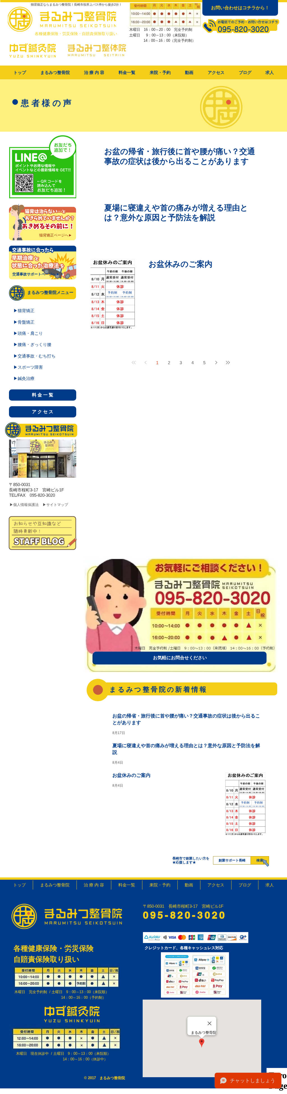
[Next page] (216, 362)
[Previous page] (145, 362)
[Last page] (228, 362)
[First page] (134, 362)
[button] (94, 73)
